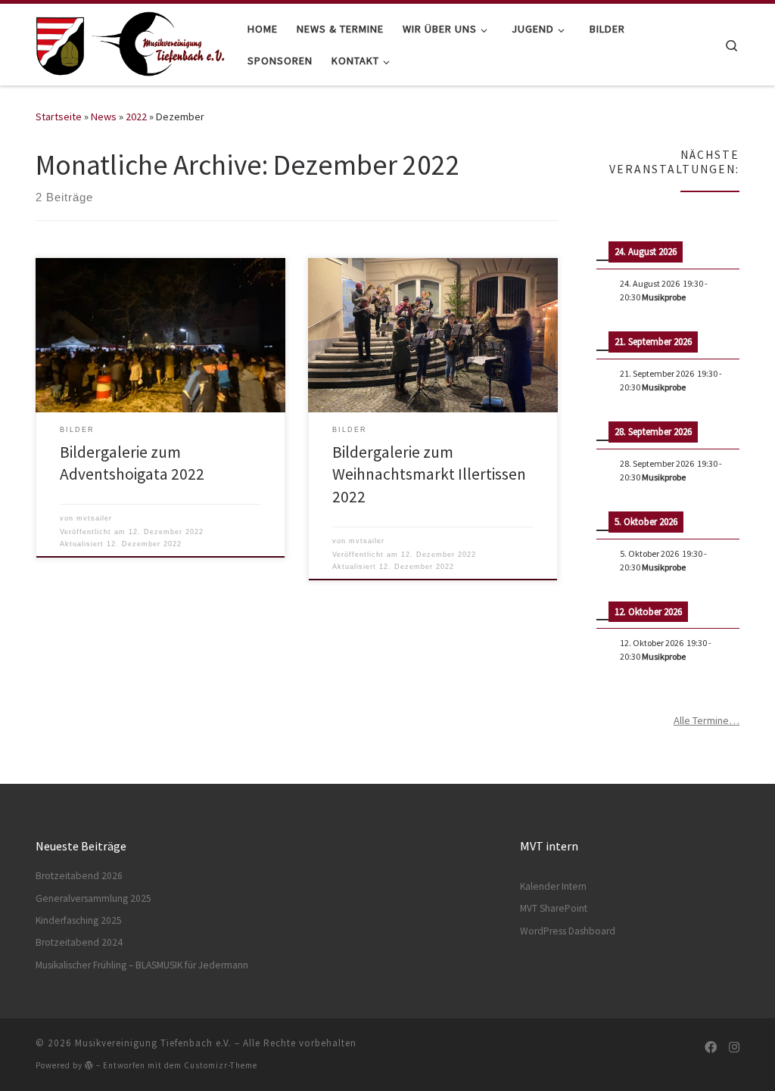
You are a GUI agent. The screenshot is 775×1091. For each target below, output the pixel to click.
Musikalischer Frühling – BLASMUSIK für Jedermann (142, 965)
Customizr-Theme (220, 1065)
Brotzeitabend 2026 (79, 875)
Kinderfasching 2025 (79, 920)
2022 (136, 116)
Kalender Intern (553, 886)
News (104, 116)
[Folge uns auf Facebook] (711, 1047)
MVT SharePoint (553, 908)
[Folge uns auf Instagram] (734, 1047)
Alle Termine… (706, 720)
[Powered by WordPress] (89, 1065)
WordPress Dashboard (567, 931)
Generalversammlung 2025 (93, 898)
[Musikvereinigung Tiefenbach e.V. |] (130, 42)
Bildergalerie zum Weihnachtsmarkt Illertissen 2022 (429, 475)
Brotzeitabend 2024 (79, 942)
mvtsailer (94, 518)
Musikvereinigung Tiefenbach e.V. (153, 1043)
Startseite (59, 116)
